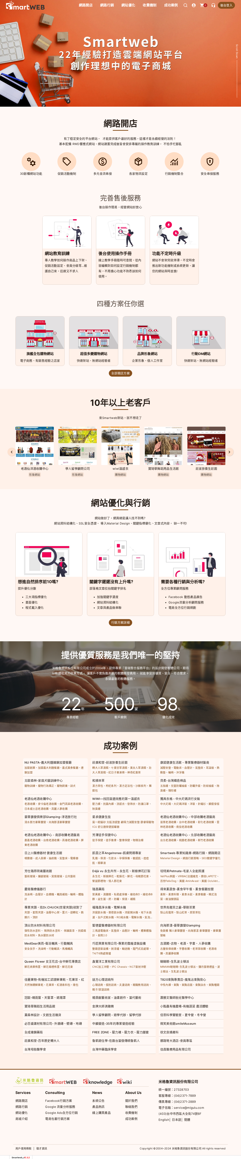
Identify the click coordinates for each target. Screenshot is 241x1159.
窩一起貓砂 (99, 822)
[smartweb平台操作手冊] (131, 1081)
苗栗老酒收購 (168, 822)
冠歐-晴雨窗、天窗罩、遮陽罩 (45, 997)
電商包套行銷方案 (57, 1119)
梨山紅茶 (181, 912)
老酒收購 (29, 803)
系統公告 (98, 1101)
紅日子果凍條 (116, 772)
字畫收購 (184, 948)
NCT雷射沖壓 (138, 966)
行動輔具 (54, 948)
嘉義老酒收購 (32, 840)
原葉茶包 (195, 912)
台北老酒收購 (168, 840)
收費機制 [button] (149, 5)
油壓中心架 (52, 912)
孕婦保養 (124, 858)
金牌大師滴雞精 (103, 1006)
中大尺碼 (165, 803)
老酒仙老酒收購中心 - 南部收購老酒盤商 (52, 835)
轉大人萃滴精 (100, 767)
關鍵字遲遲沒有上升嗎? (111, 581)
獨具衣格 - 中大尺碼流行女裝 (180, 799)
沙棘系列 (140, 785)
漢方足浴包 (126, 785)
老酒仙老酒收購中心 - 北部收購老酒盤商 (187, 835)
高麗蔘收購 (172, 953)
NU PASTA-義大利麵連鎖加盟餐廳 (48, 762)
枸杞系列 (111, 785)
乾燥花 (121, 876)
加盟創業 (29, 767)
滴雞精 (107, 894)
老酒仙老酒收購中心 (38, 799)
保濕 (103, 858)
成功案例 (171, 5)
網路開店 (21, 1101)
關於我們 (131, 1101)
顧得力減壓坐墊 (130, 822)
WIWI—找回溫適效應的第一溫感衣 (116, 799)
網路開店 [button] (86, 5)
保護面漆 (69, 930)
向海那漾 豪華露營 (199, 930)
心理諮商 (97, 984)
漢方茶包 (97, 785)
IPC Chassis (119, 966)
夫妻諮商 (124, 984)
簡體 (187, 1120)
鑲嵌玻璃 (43, 876)
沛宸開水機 (131, 912)
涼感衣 (121, 803)
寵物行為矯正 (46, 785)
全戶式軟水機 (106, 917)
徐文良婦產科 (169, 1032)
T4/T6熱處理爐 (101, 953)
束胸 (176, 984)
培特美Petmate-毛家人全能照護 (182, 871)
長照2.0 (102, 935)
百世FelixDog (168, 880)
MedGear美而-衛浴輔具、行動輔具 (48, 943)
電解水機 (136, 917)
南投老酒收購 (184, 826)
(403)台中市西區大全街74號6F (180, 1114)
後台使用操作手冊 (115, 253)
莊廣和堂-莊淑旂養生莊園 (109, 762)
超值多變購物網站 (93, 354)
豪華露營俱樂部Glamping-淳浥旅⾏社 (50, 817)
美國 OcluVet (209, 880)
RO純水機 (123, 917)
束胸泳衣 (200, 984)
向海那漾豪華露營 (206, 468)
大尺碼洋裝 (180, 803)
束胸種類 (214, 984)
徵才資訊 (41, 1148)
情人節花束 (115, 880)
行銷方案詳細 (120, 622)
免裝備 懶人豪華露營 (172, 930)
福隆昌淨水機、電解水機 (109, 907)
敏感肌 (137, 858)
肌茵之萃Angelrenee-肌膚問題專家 (116, 853)
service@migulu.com (189, 1108)
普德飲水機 (115, 912)
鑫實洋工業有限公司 (106, 961)
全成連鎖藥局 (33, 1032)
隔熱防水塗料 (52, 930)
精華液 (102, 862)
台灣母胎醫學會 (35, 1049)
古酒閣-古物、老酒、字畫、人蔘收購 (185, 943)
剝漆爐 (115, 948)
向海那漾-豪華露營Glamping (180, 925)
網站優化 (128, 5)
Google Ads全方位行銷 (61, 1113)
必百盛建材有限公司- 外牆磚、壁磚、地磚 (53, 1023)
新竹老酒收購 (206, 840)
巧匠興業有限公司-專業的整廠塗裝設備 (119, 943)
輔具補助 (62, 894)
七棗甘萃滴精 (119, 767)
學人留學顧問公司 (34, 468)
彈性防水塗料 (32, 930)
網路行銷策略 (191, 858)
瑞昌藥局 (98, 889)
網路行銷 (107, 5)
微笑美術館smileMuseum (178, 1023)
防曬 (116, 899)
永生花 (96, 876)
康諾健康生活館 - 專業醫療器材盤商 (184, 762)
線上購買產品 (101, 1113)
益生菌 (102, 899)
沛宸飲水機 (99, 912)
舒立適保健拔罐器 (108, 826)
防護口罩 (143, 803)
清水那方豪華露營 (35, 822)
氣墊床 (199, 767)
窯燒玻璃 (56, 876)
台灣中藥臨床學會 (104, 1049)
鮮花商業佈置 (32, 966)
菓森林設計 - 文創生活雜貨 (42, 1015)
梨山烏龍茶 (167, 912)
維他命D (135, 894)
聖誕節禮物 (99, 880)
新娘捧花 (108, 876)
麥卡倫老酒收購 (47, 803)
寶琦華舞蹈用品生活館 (120, 468)
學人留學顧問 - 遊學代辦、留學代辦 (116, 1015)
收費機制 (131, 1113)
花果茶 (50, 984)
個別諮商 (111, 984)
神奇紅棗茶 (134, 772)
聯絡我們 (131, 1107)
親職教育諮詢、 (142, 984)
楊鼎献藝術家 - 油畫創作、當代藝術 (116, 997)
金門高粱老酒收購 (70, 803)
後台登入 (226, 5)
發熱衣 (131, 803)
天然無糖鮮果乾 (33, 984)
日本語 (176, 1120)
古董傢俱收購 (168, 948)
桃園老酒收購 (187, 840)
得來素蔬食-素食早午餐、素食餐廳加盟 (187, 889)
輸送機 (126, 948)
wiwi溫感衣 (77, 468)
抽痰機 (53, 858)
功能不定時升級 (166, 253)
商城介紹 (21, 1119)
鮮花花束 (67, 966)
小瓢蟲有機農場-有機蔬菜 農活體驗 (184, 1006)
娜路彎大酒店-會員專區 (176, 1041)
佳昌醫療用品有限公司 (175, 1049)
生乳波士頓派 (179, 971)
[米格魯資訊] (30, 1081)
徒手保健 (97, 840)
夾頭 (27, 912)
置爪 (65, 912)
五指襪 (164, 785)
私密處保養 (120, 894)
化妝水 (112, 858)
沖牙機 (180, 772)
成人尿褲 (40, 858)
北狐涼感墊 (113, 822)
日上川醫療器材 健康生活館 (43, 853)
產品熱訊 (98, 1107)
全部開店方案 (120, 373)
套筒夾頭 (38, 912)
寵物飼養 (62, 785)
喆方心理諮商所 (103, 979)
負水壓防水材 (46, 935)
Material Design (170, 858)
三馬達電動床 (100, 930)
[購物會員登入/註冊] (194, 5)
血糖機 (50, 894)
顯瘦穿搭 (214, 803)
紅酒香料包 (63, 984)
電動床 (178, 767)
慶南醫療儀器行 (35, 889)
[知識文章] (98, 1081)
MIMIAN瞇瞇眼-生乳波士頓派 (178, 966)
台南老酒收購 (51, 840)
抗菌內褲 (108, 803)
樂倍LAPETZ (209, 876)
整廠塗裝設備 (100, 948)
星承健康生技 (101, 817)
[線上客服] (213, 5)
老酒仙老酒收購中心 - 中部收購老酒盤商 (187, 817)
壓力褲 (96, 803)
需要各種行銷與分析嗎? (183, 581)
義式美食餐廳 (70, 767)
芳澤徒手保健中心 (104, 835)
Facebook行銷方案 (58, 1101)
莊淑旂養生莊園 (163, 468)
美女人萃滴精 (138, 767)
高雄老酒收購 (70, 840)
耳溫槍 (210, 767)
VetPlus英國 (167, 876)
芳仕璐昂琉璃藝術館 (38, 871)
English (164, 1120)
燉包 (75, 984)
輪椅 (171, 772)
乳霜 (95, 858)
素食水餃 (187, 894)
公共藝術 (70, 876)
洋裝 (192, 803)
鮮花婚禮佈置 (51, 966)
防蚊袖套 (208, 785)
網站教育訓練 (57, 253)
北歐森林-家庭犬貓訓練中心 (43, 780)
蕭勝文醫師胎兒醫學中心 (177, 997)
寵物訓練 (29, 785)
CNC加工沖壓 (100, 966)
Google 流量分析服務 (60, 1107)
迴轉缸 (74, 912)
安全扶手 (29, 948)
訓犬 (73, 785)
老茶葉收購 (199, 948)
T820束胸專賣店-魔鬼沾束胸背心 (183, 979)
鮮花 (130, 876)
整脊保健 (124, 840)
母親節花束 (142, 876)
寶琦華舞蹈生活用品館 (39, 1006)
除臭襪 (96, 808)
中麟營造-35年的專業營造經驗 (113, 1023)
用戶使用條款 (23, 1148)
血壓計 (188, 767)
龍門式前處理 (141, 948)
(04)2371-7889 (185, 1095)
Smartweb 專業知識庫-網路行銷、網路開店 (190, 853)
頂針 (35, 917)
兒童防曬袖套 (179, 785)
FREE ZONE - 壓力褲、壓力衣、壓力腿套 (120, 1032)
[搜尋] (185, 5)
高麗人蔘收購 (59, 808)
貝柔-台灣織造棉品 (173, 780)
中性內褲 (165, 984)
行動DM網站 (200, 354)
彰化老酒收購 (206, 822)
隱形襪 (172, 790)
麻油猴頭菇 (172, 899)
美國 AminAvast (189, 880)
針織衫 (202, 803)
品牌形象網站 (147, 354)
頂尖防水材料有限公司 (39, 925)
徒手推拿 (111, 840)
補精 (133, 899)
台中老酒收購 (187, 822)
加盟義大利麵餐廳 (48, 767)
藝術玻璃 (29, 876)
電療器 (74, 858)
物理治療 (138, 840)
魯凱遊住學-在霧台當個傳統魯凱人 (116, 1041)
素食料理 (173, 894)
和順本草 (98, 780)
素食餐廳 (200, 894)
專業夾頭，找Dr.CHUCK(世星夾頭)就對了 (53, 907)
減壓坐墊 (165, 767)
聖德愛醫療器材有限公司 (109, 925)
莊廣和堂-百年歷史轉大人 (42, 1041)
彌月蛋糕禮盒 (206, 966)
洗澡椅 (28, 894)
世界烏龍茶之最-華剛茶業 (177, 907)
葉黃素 (96, 894)
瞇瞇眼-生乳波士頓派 (174, 961)
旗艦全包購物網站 (40, 354)
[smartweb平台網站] (64, 1081)
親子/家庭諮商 (100, 989)
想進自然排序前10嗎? (38, 581)
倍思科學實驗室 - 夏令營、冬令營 (183, 1015)
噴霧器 (28, 858)
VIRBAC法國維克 (188, 876)
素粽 (163, 894)
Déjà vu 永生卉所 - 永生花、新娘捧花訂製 (121, 871)
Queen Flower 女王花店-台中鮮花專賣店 (52, 961)
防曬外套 (195, 785)
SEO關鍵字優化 (211, 858)
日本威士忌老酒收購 (36, 808)
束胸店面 (187, 984)
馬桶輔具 (67, 948)
